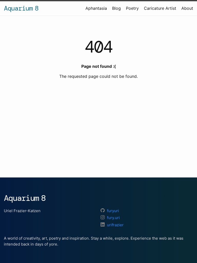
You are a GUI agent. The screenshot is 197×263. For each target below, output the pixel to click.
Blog (116, 8)
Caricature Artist (160, 8)
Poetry (132, 8)
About (187, 8)
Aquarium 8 (21, 8)
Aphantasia (96, 8)
